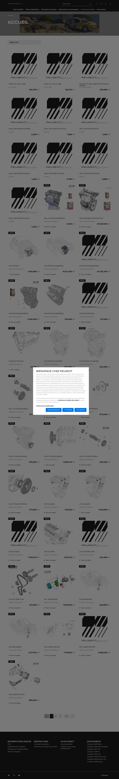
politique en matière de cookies (68, 400)
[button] (54, 410)
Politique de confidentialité (45, 406)
